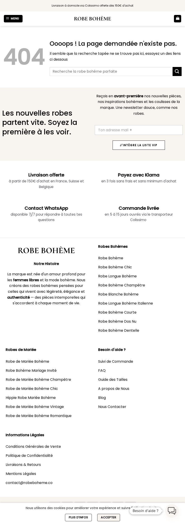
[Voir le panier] (177, 18)
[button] (13, 18)
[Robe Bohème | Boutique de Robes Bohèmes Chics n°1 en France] (92, 18)
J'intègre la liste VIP (138, 145)
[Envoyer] (177, 71)
